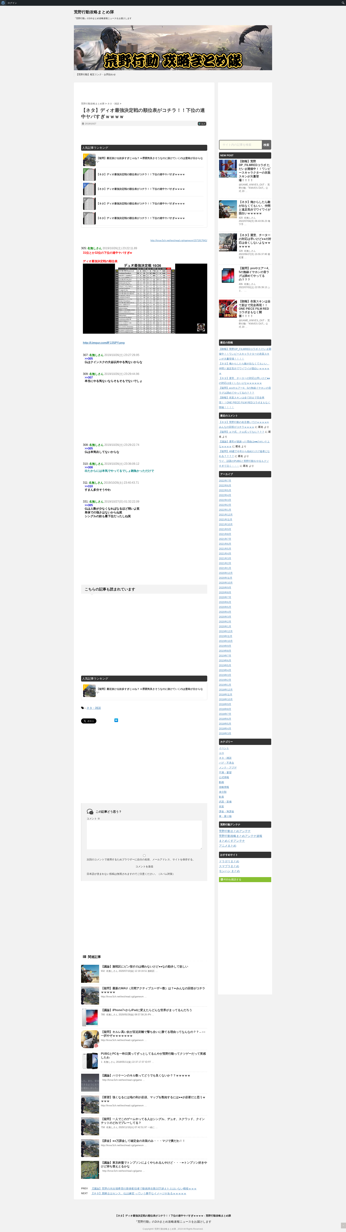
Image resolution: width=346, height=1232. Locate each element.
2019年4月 (225, 670)
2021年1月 (225, 568)
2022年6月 (225, 485)
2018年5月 (225, 723)
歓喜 (221, 796)
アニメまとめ (227, 845)
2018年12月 (226, 689)
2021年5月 (225, 548)
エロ (221, 753)
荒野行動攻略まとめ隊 (94, 12)
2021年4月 (225, 553)
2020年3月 (225, 616)
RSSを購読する (232, 879)
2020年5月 (225, 607)
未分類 (223, 791)
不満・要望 (225, 772)
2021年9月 (225, 529)
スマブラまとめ (229, 866)
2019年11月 (225, 636)
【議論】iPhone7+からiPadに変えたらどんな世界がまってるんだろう (146, 1010)
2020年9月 (225, 587)
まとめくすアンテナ (232, 840)
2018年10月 (226, 699)
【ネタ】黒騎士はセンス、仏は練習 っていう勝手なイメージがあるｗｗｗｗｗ (138, 1193)
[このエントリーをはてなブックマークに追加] (116, 720)
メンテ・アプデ (228, 767)
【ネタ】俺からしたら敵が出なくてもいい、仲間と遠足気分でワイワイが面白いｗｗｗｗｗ (244, 368)
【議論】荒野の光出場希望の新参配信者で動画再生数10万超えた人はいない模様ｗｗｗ (144, 1188)
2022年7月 (225, 480)
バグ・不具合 (226, 762)
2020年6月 (225, 602)
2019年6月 (225, 660)
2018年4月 (225, 728)
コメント (93, 818)
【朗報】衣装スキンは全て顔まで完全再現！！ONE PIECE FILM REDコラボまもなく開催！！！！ (254, 308)
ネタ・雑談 (93, 707)
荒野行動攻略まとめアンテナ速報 (240, 835)
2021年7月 (225, 538)
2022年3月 (225, 500)
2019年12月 (226, 631)
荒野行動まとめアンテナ (235, 831)
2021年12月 (226, 514)
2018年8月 (225, 709)
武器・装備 (225, 801)
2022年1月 (225, 509)
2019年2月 (225, 679)
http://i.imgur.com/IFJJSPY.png (104, 342)
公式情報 (224, 777)
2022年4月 (225, 495)
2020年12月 (226, 573)
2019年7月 (225, 655)
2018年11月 (225, 694)
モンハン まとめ (229, 871)
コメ (202, 124)
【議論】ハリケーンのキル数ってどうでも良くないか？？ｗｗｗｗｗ (145, 1075)
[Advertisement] (144, 92)
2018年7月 (225, 714)
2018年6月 (225, 718)
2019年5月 (225, 665)
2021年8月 (225, 534)
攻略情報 (224, 787)
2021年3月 (225, 558)
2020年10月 (226, 582)
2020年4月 (225, 611)
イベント (224, 748)
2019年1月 (225, 684)
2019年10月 (226, 641)
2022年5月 (225, 490)
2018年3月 (225, 733)
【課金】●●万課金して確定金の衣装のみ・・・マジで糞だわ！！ (143, 1140)
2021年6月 (225, 543)
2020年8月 (225, 592)
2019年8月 (225, 650)
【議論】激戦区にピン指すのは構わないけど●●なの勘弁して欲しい (144, 966)
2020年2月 (225, 621)
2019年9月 (225, 645)
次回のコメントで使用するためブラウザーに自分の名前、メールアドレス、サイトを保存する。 (141, 859)
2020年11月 (225, 577)
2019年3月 (225, 675)
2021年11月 (225, 519)
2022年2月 (225, 504)
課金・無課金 (226, 811)
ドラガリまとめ (229, 861)
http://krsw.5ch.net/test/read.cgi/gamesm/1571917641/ (178, 240)
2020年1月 (225, 626)
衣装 (221, 806)
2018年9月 (225, 704)
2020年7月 (225, 597)
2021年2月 (225, 563)
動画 (221, 782)
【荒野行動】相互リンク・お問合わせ (96, 74)
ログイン (12, 2)
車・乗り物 (225, 816)
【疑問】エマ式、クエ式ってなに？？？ (241, 431)
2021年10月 (226, 524)
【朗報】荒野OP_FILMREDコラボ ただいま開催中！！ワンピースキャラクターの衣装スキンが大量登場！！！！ (245, 354)
